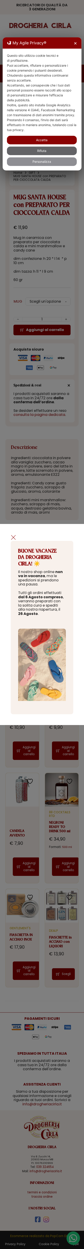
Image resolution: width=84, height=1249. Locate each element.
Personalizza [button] (41, 161)
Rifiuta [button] (41, 151)
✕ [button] (75, 43)
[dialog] (42, 103)
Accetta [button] (41, 140)
